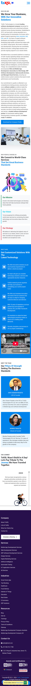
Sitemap (3, 627)
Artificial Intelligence (7, 562)
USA (2, 38)
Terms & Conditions (6, 624)
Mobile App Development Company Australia (14, 630)
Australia (22, 36)
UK (7, 38)
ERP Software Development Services (11, 553)
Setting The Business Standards (11, 369)
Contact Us (4, 531)
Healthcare (4, 586)
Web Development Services (9, 550)
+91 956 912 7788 (8, 647)
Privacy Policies (19, 682)
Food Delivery (5, 589)
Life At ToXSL (5, 525)
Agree (25, 682)
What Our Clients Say (7, 528)
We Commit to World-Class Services (13, 158)
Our (11, 366)
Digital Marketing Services (8, 559)
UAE (26, 36)
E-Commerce (4, 600)
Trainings (3, 618)
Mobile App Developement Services (11, 547)
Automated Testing (6, 564)
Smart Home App (6, 580)
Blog (2, 613)
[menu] (28, 3)
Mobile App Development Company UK (12, 633)
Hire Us (3, 616)
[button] (3, 136)
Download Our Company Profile (12, 122)
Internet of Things (6, 591)
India (17, 36)
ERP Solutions (5, 603)
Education (4, 594)
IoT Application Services (8, 567)
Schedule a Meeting (9, 537)
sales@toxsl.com (8, 643)
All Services (4, 570)
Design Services (5, 556)
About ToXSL (5, 522)
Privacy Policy (5, 621)
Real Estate (4, 597)
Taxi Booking (5, 583)
